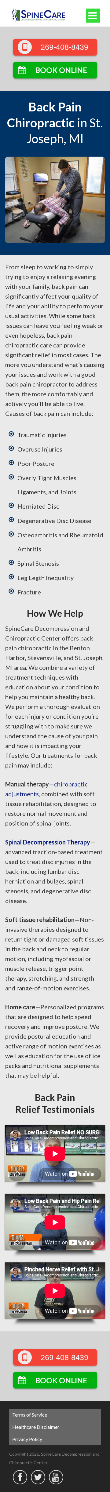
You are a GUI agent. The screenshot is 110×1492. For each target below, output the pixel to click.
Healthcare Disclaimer (35, 1427)
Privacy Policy (27, 1439)
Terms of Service (29, 1415)
